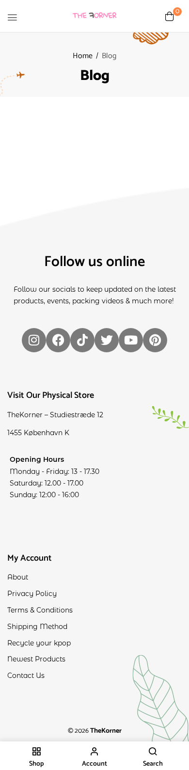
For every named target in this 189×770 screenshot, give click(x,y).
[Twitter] (106, 340)
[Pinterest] (155, 340)
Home (83, 56)
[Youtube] (131, 340)
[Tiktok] (82, 340)
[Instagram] (34, 340)
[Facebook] (58, 340)
